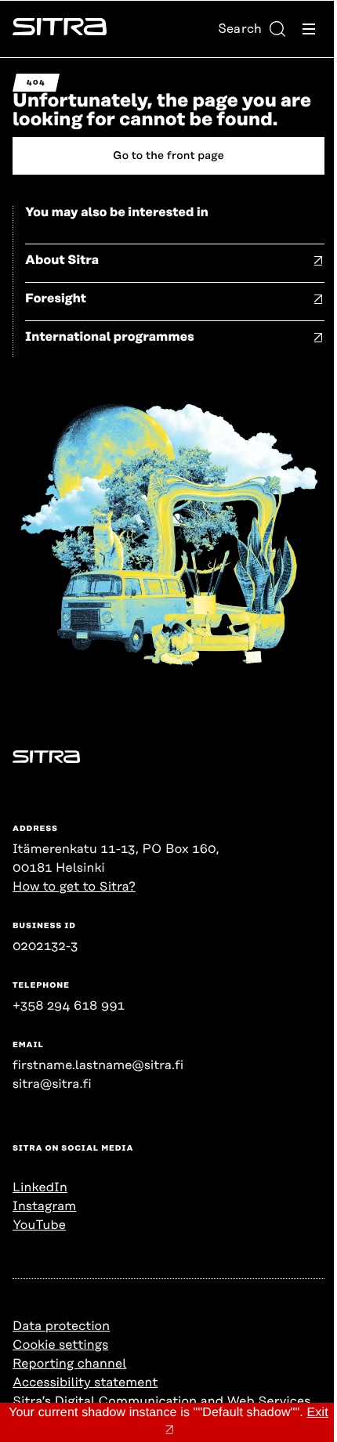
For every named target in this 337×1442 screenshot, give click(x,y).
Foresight (55, 298)
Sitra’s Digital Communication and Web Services (161, 1401)
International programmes (109, 337)
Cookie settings (60, 1345)
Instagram (44, 1206)
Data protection (61, 1326)
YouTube (39, 1225)
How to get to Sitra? (74, 887)
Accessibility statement (85, 1382)
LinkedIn (40, 1187)
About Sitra (62, 260)
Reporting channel (69, 1364)
